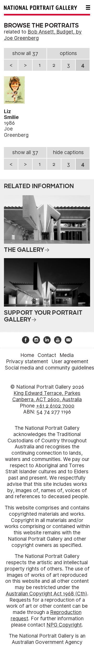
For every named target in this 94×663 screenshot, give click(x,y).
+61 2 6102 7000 (55, 406)
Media (67, 355)
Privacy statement (27, 361)
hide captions (68, 152)
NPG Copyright (64, 625)
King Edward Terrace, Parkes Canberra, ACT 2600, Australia (47, 396)
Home (27, 355)
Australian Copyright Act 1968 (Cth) (46, 594)
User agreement (69, 361)
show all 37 (25, 53)
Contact (47, 355)
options (68, 53)
